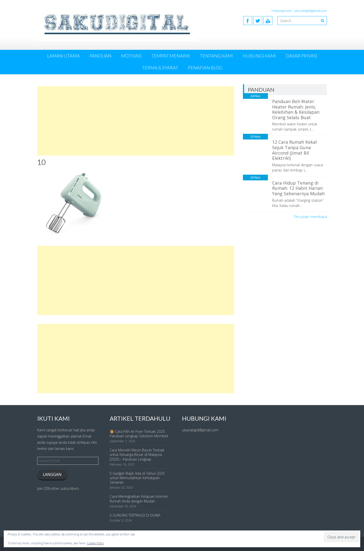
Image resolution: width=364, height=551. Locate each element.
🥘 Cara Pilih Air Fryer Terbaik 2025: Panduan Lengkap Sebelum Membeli (139, 433)
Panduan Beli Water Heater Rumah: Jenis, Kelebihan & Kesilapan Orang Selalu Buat (295, 109)
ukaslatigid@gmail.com (200, 430)
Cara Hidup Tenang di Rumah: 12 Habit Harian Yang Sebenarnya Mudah (298, 188)
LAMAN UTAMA (63, 55)
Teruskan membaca (310, 216)
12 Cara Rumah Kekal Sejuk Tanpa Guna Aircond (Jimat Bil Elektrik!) (294, 150)
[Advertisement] (135, 121)
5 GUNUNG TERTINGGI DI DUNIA (135, 515)
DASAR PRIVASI (301, 55)
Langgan (52, 474)
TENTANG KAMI (216, 55)
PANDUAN (100, 55)
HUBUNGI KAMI (259, 55)
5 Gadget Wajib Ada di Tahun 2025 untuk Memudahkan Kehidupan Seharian (137, 478)
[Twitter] (257, 20)
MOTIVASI (131, 55)
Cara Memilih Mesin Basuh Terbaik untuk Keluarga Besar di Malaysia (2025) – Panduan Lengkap (137, 454)
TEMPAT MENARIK (170, 55)
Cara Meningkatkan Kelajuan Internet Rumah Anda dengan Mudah (139, 498)
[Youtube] (267, 20)
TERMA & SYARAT (160, 67)
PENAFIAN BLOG (205, 67)
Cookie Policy (95, 543)
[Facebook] (247, 20)
